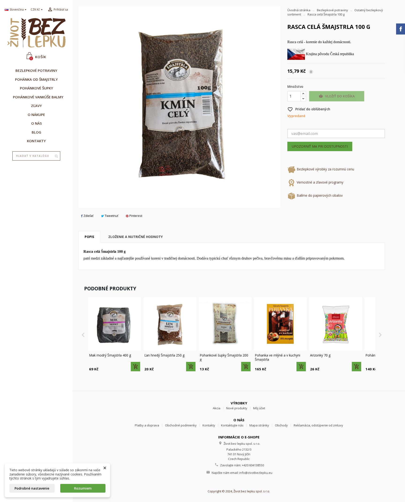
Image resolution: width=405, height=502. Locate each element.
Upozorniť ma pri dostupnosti (320, 146)
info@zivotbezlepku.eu (255, 473)
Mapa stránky (259, 425)
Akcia (216, 408)
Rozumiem (83, 488)
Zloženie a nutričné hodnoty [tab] (135, 236)
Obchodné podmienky (181, 425)
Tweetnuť (111, 216)
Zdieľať (88, 216)
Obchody (281, 425)
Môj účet (259, 408)
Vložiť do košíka (337, 96)
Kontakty (208, 425)
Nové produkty (236, 408)
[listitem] (114, 334)
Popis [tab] (89, 236)
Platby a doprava (147, 425)
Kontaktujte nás (232, 425)
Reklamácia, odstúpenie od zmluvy (318, 425)
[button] (83, 334)
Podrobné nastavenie (32, 488)
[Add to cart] (135, 366)
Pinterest (135, 216)
